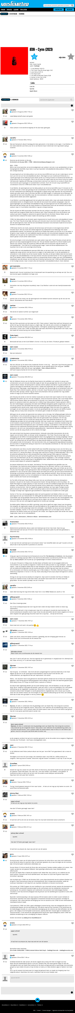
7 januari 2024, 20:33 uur (23, 765)
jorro (12, 854)
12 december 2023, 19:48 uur (25, 701)
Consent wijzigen (46, 1010)
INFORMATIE (4, 14)
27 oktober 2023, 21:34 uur (24, 140)
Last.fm (32, 86)
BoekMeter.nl (22, 1005)
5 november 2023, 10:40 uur (24, 156)
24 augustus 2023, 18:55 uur (24, 123)
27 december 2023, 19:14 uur (25, 747)
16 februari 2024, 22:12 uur (24, 827)
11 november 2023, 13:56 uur (25, 307)
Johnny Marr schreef (17, 833)
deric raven (14, 347)
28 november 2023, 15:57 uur (25, 552)
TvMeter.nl (40, 1005)
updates (9, 10)
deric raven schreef (17, 724)
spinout (12, 292)
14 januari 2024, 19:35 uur (24, 782)
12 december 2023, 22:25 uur (25, 718)
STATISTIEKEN (13, 14)
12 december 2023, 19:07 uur (25, 667)
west (11, 745)
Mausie (12, 279)
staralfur (13, 110)
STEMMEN (21, 14)
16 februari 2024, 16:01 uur (24, 815)
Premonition (14, 522)
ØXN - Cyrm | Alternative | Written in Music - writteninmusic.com (30, 516)
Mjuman (13, 665)
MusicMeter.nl (14, 1005)
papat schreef (15, 801)
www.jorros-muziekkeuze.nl (32, 918)
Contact (39, 1010)
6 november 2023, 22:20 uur (24, 281)
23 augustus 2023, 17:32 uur (24, 112)
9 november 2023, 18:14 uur (24, 294)
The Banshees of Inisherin (54, 556)
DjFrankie (13, 630)
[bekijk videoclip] (44, 68)
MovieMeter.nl (5, 1005)
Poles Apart (14, 335)
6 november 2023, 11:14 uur (24, 268)
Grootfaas (13, 763)
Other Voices (50, 592)
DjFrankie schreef (16, 651)
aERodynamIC (15, 597)
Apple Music (33, 91)
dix (11, 121)
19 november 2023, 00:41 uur (25, 377)
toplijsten (23, 10)
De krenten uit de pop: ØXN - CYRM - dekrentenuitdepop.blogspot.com (32, 162)
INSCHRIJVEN (58, 10)
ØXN (32, 49)
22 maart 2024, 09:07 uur (24, 925)
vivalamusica (14, 358)
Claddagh (37, 66)
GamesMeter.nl (32, 1005)
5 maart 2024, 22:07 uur (23, 856)
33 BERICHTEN (6, 100)
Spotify (32, 89)
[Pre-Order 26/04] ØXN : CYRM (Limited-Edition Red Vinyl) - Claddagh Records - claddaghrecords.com (41, 950)
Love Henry (14, 116)
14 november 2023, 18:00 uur (25, 319)
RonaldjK (13, 550)
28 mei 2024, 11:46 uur (23, 957)
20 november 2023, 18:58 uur (25, 538)
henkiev (13, 305)
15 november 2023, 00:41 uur (25, 337)
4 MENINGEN (14, 100)
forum (3, 10)
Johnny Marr (14, 793)
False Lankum (19, 559)
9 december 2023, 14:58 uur (24, 599)
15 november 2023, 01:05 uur (25, 349)
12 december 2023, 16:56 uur (25, 632)
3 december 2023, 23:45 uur (24, 587)
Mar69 (12, 955)
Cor (11, 317)
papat (12, 780)
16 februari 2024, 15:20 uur (24, 795)
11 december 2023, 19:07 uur (25, 621)
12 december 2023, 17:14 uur (25, 645)
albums (16, 10)
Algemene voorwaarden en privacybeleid (62, 1010)
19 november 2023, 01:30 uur (25, 523)
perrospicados (15, 266)
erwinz (12, 154)
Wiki (34, 1010)
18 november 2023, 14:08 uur (25, 360)
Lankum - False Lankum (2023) (45, 368)
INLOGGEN (69, 10)
